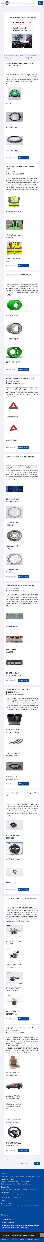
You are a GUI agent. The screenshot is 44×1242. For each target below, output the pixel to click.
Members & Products (8, 1179)
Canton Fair (18, 1197)
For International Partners (32, 1176)
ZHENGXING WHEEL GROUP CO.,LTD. (19, 275)
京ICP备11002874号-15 (32, 1239)
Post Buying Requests (25, 1184)
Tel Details (7, 1219)
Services (4, 1174)
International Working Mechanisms (11, 1189)
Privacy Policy (5, 1235)
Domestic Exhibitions (7, 1197)
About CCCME (6, 1203)
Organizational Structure (27, 1206)
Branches (8, 1206)
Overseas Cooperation (29, 1189)
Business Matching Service (9, 1184)
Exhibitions (5, 1192)
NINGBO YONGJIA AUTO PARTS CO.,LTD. (20, 378)
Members (26, 1181)
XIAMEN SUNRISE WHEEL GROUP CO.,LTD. (21, 456)
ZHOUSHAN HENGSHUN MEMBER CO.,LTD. (21, 585)
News (3, 1200)
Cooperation (5, 1187)
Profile (3, 1206)
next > (38, 1159)
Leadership (15, 1206)
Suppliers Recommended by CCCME (12, 1181)
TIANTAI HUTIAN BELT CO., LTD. (17, 689)
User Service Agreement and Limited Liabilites (24, 1235)
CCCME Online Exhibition (8, 1195)
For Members (5, 1176)
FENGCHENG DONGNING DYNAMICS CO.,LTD (21, 898)
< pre (6, 1159)
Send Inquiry (24, 158)
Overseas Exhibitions (23, 1195)
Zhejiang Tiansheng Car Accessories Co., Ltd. (22, 1028)
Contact (37, 1206)
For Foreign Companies (17, 1176)
